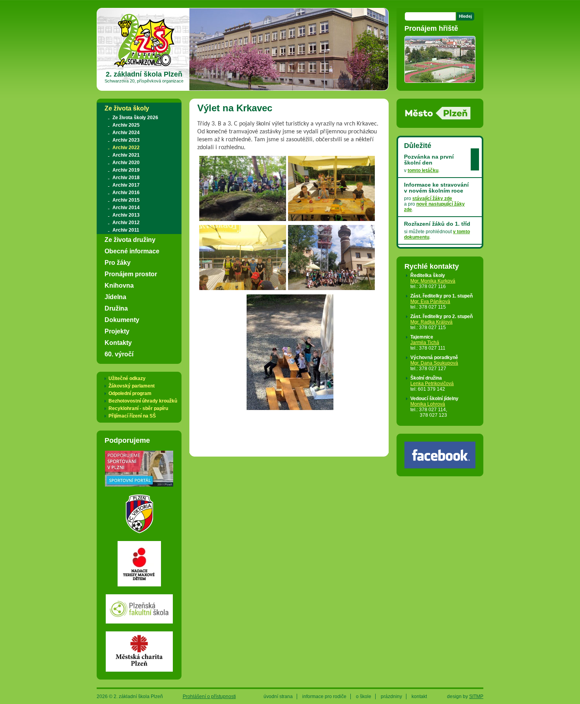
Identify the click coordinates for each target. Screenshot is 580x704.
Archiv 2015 (126, 200)
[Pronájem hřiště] (439, 80)
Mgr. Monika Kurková (432, 281)
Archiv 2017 (126, 185)
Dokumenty (122, 319)
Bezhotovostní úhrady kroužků (143, 401)
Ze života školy (127, 108)
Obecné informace (132, 251)
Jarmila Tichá (424, 342)
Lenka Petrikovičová (432, 383)
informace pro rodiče (324, 696)
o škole (363, 696)
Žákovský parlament (132, 386)
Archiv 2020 (126, 162)
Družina (116, 308)
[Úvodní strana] (144, 67)
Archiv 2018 (126, 177)
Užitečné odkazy (127, 378)
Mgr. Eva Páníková (430, 301)
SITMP (476, 696)
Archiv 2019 (126, 170)
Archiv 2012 (126, 222)
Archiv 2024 (126, 132)
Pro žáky (118, 262)
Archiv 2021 (126, 155)
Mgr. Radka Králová (431, 322)
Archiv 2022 (126, 147)
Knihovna (119, 285)
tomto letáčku (423, 170)
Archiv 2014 (126, 207)
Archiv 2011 (125, 230)
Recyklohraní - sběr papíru (138, 408)
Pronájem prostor (131, 273)
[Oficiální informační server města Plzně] (437, 117)
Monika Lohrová (427, 404)
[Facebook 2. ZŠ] (439, 465)
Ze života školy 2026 (135, 117)
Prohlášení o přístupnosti (209, 696)
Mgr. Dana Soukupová (434, 363)
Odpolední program (130, 393)
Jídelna (115, 296)
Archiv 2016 (126, 192)
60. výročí (119, 354)
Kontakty (118, 342)
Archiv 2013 (126, 215)
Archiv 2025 (126, 125)
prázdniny (391, 696)
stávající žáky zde (432, 198)
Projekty (117, 331)
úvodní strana (278, 696)
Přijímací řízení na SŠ (132, 416)
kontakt (419, 696)
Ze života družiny (130, 239)
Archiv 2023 (126, 140)
